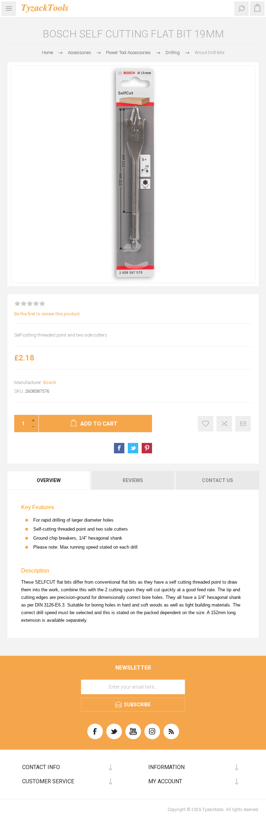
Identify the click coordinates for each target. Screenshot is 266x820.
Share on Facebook (119, 448)
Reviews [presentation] (133, 480)
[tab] (49, 480)
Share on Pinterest (147, 448)
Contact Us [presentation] (217, 480)
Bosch (49, 382)
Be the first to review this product (47, 313)
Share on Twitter (133, 448)
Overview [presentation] (49, 480)
